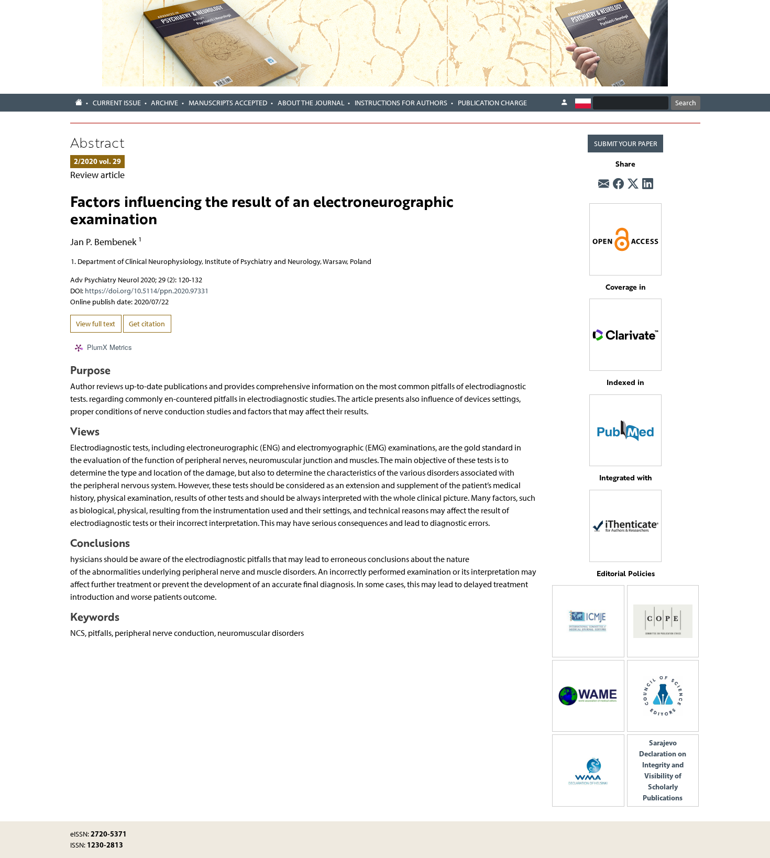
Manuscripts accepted (228, 102)
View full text (95, 324)
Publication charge (492, 102)
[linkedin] (647, 184)
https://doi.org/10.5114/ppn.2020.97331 (146, 291)
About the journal (311, 102)
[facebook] (618, 184)
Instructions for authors (401, 102)
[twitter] (633, 184)
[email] (603, 184)
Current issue (117, 102)
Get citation (147, 324)
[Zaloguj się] (564, 102)
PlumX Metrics (109, 347)
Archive (164, 102)
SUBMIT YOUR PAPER (625, 143)
